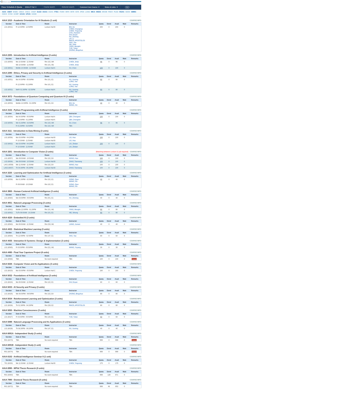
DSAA (45, 12)
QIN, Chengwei (75, 117)
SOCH (4, 14)
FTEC (56, 12)
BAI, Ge (72, 27)
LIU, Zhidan (73, 144)
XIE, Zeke (72, 44)
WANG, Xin (73, 105)
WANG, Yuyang (75, 247)
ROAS (121, 12)
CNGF (33, 12)
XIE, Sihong (73, 213)
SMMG (133, 12)
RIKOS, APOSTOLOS (77, 41)
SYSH (10, 14)
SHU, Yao (72, 42)
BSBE (15, 12)
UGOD (34, 14)
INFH (67, 12)
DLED (39, 12)
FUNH (62, 12)
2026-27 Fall (30, 7)
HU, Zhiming (73, 37)
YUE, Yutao (73, 48)
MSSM (104, 12)
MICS (93, 12)
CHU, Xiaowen (74, 33)
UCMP (16, 14)
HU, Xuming (73, 80)
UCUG (22, 14)
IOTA (77, 12)
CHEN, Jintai (74, 62)
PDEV (110, 12)
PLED (116, 12)
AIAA (4, 12)
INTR (72, 12)
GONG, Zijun (74, 179)
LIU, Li (71, 39)
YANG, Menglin (75, 46)
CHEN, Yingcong (75, 31)
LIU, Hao (72, 137)
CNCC (27, 12)
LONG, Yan (73, 81)
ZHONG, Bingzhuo (76, 50)
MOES (98, 12)
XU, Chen (72, 68)
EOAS (51, 12)
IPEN (82, 12)
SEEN (127, 12)
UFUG (28, 14)
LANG (87, 12)
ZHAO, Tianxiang (75, 161)
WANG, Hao (73, 158)
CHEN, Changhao (76, 29)
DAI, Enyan (73, 35)
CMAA (21, 12)
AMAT (9, 12)
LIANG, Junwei (74, 224)
